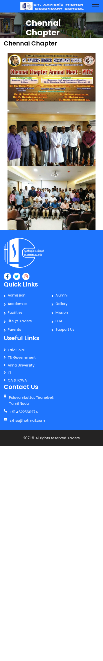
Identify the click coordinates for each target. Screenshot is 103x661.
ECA (59, 321)
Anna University (21, 365)
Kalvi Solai (16, 350)
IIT (10, 372)
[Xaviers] (51, 6)
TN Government (22, 357)
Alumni (62, 295)
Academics (18, 303)
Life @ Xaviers (20, 321)
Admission (17, 295)
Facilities (15, 312)
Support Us (65, 329)
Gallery (62, 303)
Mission (62, 312)
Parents (14, 329)
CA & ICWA (17, 380)
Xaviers (73, 438)
